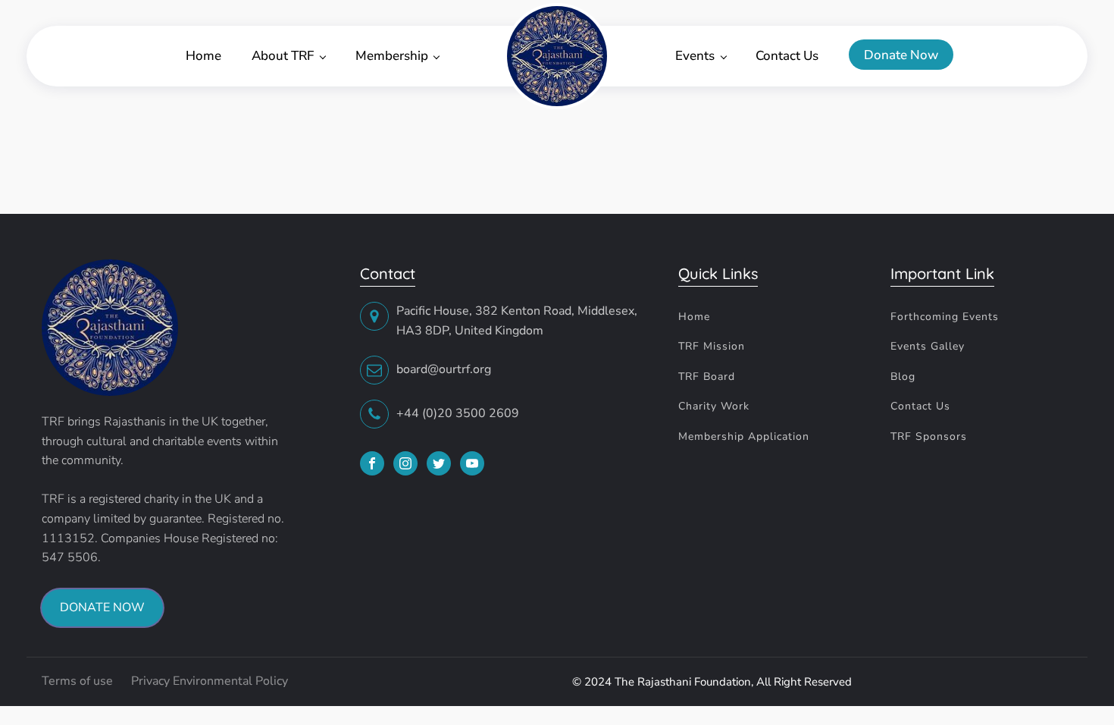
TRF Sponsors (928, 436)
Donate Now (901, 55)
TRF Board (706, 376)
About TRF (283, 55)
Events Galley (927, 346)
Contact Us (787, 55)
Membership (391, 55)
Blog (902, 376)
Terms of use (79, 681)
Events (695, 55)
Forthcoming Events (944, 316)
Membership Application (743, 436)
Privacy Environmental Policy (209, 681)
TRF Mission (711, 346)
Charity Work (713, 406)
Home (203, 55)
